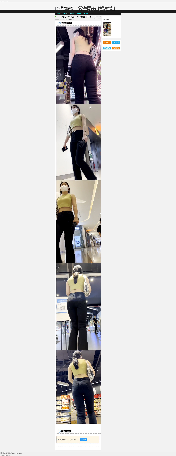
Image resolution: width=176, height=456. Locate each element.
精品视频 (86, 13)
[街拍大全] (88, 10)
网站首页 (58, 13)
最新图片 (65, 13)
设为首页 (2, 1)
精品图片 (72, 13)
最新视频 (79, 13)
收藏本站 (6, 1)
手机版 (1, 452)
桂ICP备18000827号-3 (7, 452)
